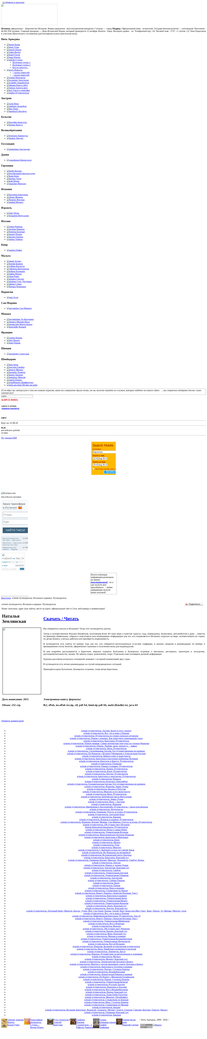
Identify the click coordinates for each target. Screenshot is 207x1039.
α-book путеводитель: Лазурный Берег (106, 814)
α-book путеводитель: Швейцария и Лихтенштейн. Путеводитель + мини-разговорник (106, 807)
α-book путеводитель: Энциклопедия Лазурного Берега (106, 961)
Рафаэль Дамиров (84, 1027)
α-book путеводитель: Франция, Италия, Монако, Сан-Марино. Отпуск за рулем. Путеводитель (106, 822)
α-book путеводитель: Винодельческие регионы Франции (106, 835)
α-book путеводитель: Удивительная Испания (106, 832)
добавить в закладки (14, 2)
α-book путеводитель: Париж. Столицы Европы (106, 979)
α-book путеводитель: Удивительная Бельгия (106, 982)
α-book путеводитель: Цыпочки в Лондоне (106, 987)
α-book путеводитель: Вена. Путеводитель (106, 748)
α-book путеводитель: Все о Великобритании (106, 989)
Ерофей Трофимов (104, 1026)
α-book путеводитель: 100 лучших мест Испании (106, 824)
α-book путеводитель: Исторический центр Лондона (106, 855)
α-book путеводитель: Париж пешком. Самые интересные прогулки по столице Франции (106, 743)
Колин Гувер (13, 1025)
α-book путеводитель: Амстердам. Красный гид (106, 868)
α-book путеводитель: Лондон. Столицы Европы (106, 969)
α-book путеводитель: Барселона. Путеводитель (106, 741)
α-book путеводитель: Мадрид (106, 956)
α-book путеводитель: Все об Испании (106, 944)
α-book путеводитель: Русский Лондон (106, 984)
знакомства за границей (9, 569)
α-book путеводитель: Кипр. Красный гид (106, 906)
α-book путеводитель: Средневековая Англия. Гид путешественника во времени (106, 751)
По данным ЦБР (9, 438)
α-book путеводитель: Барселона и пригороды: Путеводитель (106, 776)
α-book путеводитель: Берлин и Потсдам (106, 789)
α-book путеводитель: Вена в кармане (106, 888)
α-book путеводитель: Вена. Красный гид (106, 934)
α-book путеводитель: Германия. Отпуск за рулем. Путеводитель (106, 812)
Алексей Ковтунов (58, 1023)
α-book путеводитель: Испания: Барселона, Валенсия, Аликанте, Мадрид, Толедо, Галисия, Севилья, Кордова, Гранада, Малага (106, 1010)
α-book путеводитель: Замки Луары (106, 799)
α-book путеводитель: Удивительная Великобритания (106, 939)
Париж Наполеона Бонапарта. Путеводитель (106, 827)
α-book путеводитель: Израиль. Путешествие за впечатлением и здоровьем (106, 954)
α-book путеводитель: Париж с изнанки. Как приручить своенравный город (106, 738)
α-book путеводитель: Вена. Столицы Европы (106, 1002)
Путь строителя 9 (61, 1020)
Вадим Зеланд (37, 1027)
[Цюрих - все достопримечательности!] (29, 24)
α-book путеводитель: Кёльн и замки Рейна (106, 829)
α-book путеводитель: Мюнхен (106, 847)
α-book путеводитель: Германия (106, 764)
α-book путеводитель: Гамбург (106, 870)
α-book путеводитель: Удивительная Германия (106, 875)
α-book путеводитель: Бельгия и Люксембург (106, 781)
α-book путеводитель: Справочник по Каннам (106, 1000)
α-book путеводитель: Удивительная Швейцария (106, 921)
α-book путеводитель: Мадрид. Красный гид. (106, 959)
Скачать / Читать (61, 618)
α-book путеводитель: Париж (106, 885)
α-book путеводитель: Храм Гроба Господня (106, 994)
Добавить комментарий (12, 721)
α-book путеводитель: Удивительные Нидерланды (106, 941)
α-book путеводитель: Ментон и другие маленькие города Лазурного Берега (106, 964)
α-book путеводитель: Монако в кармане (106, 936)
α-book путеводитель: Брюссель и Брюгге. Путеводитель (106, 761)
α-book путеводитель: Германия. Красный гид (106, 1012)
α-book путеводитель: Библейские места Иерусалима (106, 796)
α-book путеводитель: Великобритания (106, 972)
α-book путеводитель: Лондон (106, 862)
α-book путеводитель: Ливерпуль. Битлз (106, 951)
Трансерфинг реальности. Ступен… (36, 1022)
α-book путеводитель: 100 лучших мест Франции (106, 928)
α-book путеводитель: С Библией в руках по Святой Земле (106, 850)
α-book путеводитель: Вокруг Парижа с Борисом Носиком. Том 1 (106, 918)
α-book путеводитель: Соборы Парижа (106, 880)
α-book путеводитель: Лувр (106, 845)
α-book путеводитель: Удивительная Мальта (106, 901)
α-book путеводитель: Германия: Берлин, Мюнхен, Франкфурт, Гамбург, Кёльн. (106, 860)
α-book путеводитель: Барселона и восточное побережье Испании (106, 758)
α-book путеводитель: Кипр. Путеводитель (106, 771)
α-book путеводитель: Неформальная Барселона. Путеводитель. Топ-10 (106, 916)
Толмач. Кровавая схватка (107, 1021)
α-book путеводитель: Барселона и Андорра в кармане (106, 967)
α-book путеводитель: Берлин (106, 1007)
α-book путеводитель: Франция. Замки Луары (106, 786)
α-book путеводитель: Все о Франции (106, 923)
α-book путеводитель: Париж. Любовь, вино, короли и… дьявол (106, 746)
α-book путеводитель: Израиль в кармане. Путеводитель (106, 819)
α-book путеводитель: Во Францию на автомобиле (106, 852)
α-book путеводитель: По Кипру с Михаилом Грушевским (106, 977)
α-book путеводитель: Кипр (106, 840)
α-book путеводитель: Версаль (106, 926)
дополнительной (99, 582)
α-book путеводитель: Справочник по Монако (106, 1005)
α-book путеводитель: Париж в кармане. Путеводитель (106, 766)
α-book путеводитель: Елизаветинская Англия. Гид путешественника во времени (106, 784)
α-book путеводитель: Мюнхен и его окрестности (106, 791)
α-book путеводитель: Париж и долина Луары (106, 865)
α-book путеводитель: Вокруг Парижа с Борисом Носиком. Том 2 (106, 893)
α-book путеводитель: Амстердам (106, 878)
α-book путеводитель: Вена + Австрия (106, 802)
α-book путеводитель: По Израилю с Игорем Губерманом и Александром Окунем (106, 753)
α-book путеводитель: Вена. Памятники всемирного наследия (106, 949)
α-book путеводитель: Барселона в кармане (106, 895)
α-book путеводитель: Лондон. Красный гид (106, 908)
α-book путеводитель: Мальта (106, 842)
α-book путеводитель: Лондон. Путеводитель (106, 774)
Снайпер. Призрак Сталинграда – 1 (84, 1022)
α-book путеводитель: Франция (106, 804)
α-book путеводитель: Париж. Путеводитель (106, 769)
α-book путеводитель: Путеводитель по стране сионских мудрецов (106, 736)
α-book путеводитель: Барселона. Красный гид (106, 857)
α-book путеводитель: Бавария (106, 817)
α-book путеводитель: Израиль (106, 779)
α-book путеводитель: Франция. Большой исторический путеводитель (106, 946)
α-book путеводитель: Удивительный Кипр (106, 898)
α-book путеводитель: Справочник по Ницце (106, 890)
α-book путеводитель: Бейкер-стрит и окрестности (106, 756)
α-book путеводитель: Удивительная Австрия (106, 873)
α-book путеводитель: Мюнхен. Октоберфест (106, 997)
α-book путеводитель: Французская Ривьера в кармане (106, 974)
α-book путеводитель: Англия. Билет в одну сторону (106, 731)
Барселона (6, 598)
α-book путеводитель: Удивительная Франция (106, 903)
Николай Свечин (130, 1025)
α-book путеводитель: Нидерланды (106, 809)
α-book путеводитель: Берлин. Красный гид (106, 931)
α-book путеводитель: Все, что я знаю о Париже (106, 733)
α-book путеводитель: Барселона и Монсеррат (106, 837)
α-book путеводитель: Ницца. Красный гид (106, 992)
